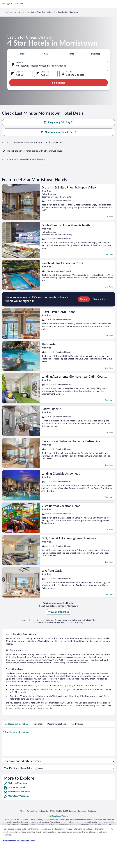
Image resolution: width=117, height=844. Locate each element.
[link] (58, 784)
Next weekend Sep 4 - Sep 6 (60, 132)
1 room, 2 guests (75, 75)
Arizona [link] (50, 12)
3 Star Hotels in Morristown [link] (16, 732)
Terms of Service (27, 841)
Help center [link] (43, 811)
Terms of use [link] (32, 811)
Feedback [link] (92, 811)
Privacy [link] (22, 811)
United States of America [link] (35, 12)
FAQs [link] (52, 811)
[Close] (112, 829)
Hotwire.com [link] (9, 12)
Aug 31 (45, 75)
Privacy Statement (11, 841)
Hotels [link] (19, 12)
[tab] (21, 54)
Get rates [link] (109, 217)
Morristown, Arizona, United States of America (41, 66)
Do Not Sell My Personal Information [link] (71, 811)
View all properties (58, 612)
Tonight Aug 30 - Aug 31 (60, 122)
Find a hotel (58, 83)
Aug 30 (19, 75)
